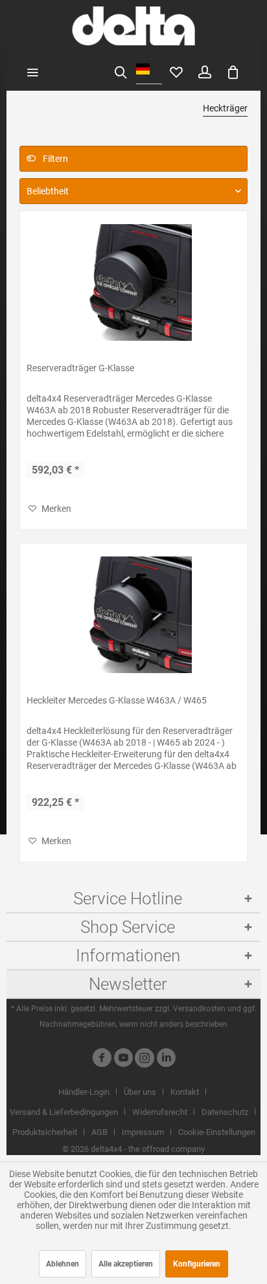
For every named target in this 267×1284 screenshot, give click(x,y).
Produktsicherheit (44, 1132)
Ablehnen (62, 1263)
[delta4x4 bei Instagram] (144, 1059)
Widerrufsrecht (159, 1112)
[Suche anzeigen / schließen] (121, 71)
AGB (99, 1132)
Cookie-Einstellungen (216, 1132)
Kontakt (184, 1092)
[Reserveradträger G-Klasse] (133, 282)
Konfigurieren (196, 1263)
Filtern (54, 159)
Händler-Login (84, 1092)
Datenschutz (225, 1112)
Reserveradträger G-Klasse (80, 368)
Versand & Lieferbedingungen (64, 1112)
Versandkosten (199, 1008)
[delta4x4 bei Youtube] (123, 1059)
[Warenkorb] (233, 71)
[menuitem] (32, 71)
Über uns (140, 1092)
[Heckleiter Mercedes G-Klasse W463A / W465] (133, 614)
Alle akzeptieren (126, 1263)
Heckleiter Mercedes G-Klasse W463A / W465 (117, 700)
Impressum (143, 1132)
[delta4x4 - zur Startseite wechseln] (133, 25)
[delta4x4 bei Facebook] (101, 1059)
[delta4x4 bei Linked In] (166, 1059)
